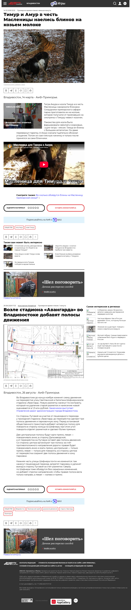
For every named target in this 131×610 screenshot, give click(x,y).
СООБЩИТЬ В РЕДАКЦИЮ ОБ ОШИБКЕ (79, 566)
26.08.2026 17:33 (10, 306)
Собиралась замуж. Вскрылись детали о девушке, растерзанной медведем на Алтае (110, 312)
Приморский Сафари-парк (14, 84)
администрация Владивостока (16, 380)
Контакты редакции (27, 563)
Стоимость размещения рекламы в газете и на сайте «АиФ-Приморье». (67, 563)
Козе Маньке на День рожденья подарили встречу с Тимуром (67, 255)
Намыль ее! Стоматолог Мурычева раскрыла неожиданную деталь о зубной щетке (111, 354)
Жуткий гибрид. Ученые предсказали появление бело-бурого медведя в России (112, 337)
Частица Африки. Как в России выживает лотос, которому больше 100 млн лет (111, 320)
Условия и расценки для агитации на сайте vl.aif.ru (40, 566)
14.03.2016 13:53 (9, 10)
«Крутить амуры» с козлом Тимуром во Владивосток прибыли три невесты (65, 248)
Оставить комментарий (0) (65, 208)
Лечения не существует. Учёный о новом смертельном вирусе (110, 328)
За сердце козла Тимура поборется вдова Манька (25, 263)
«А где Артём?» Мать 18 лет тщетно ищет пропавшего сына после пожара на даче (111, 346)
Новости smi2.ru (12, 298)
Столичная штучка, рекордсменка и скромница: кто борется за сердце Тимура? (28, 248)
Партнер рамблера (41, 600)
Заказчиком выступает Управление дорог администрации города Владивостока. (47, 409)
